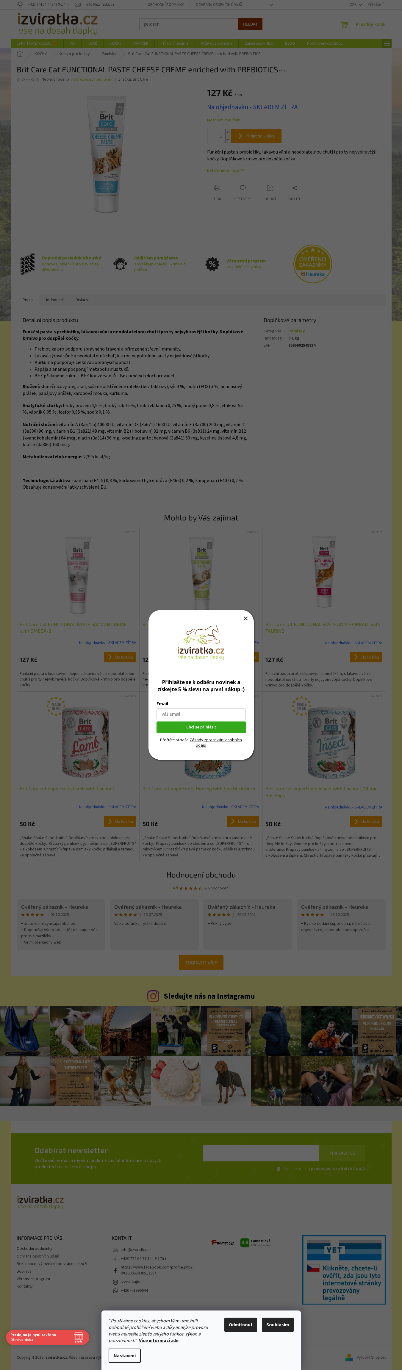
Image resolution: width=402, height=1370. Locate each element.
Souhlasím (277, 1324)
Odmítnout (241, 1324)
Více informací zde (159, 1340)
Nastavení (125, 1355)
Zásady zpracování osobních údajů (216, 742)
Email (162, 704)
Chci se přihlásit (201, 727)
